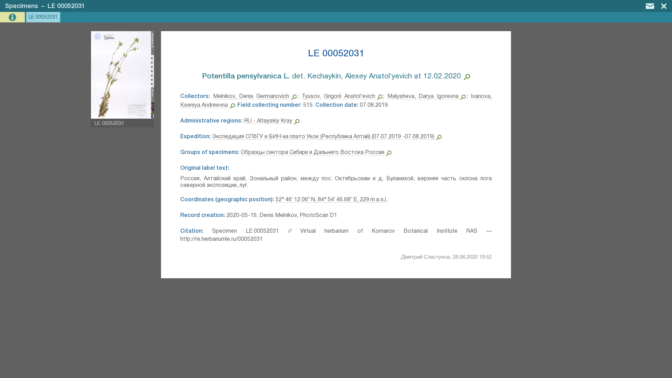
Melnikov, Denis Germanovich (251, 96)
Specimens (21, 6)
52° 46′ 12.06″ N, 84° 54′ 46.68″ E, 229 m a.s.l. (331, 199)
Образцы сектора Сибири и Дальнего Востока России (312, 152)
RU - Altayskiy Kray (268, 121)
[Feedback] (650, 6)
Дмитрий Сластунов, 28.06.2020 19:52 (446, 257)
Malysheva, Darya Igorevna (422, 96)
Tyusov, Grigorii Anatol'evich (338, 96)
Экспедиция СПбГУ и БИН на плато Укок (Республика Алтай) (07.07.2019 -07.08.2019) (323, 136)
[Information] (13, 17)
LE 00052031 (66, 6)
